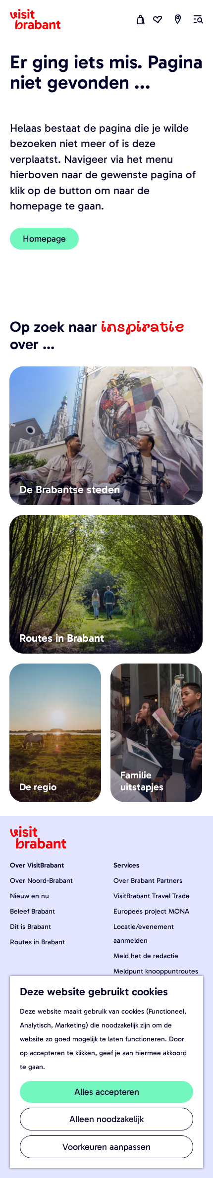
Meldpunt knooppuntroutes (155, 971)
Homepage (44, 238)
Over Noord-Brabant (41, 880)
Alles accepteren (106, 1091)
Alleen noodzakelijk (106, 1119)
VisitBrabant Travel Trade (151, 896)
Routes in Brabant (37, 942)
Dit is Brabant (30, 926)
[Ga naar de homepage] (41, 19)
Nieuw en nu (29, 896)
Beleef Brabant (32, 911)
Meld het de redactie (145, 956)
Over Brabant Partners (147, 880)
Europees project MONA (151, 911)
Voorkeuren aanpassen (106, 1146)
